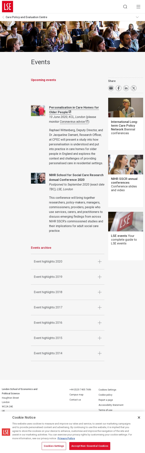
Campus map (76, 394)
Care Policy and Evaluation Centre (26, 17)
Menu (138, 6)
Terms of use (105, 410)
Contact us (75, 399)
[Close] (139, 417)
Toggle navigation (139, 17)
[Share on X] (134, 88)
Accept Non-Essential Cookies (89, 446)
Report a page (106, 400)
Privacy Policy (66, 438)
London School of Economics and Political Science (7, 6)
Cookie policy (105, 395)
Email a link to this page (111, 88)
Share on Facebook (118, 88)
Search (125, 6)
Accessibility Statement (111, 405)
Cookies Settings (107, 389)
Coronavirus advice (72, 121)
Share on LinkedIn (126, 88)
